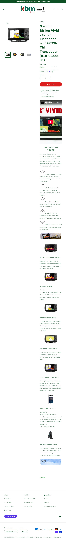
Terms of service (48, 537)
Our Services (8, 502)
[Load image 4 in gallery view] (29, 55)
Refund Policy (28, 506)
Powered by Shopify (21, 537)
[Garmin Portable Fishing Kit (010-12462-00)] (51, 465)
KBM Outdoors (12, 537)
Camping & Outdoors (50, 506)
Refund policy (30, 537)
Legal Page (7, 510)
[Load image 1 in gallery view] (8, 55)
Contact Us (7, 498)
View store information (47, 96)
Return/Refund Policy (30, 498)
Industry (46, 502)
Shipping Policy (28, 502)
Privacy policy (39, 537)
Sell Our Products (9, 506)
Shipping (42, 67)
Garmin (46, 498)
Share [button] (43, 477)
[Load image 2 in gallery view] (15, 55)
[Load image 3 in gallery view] (22, 55)
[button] (3, 9)
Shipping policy (57, 537)
